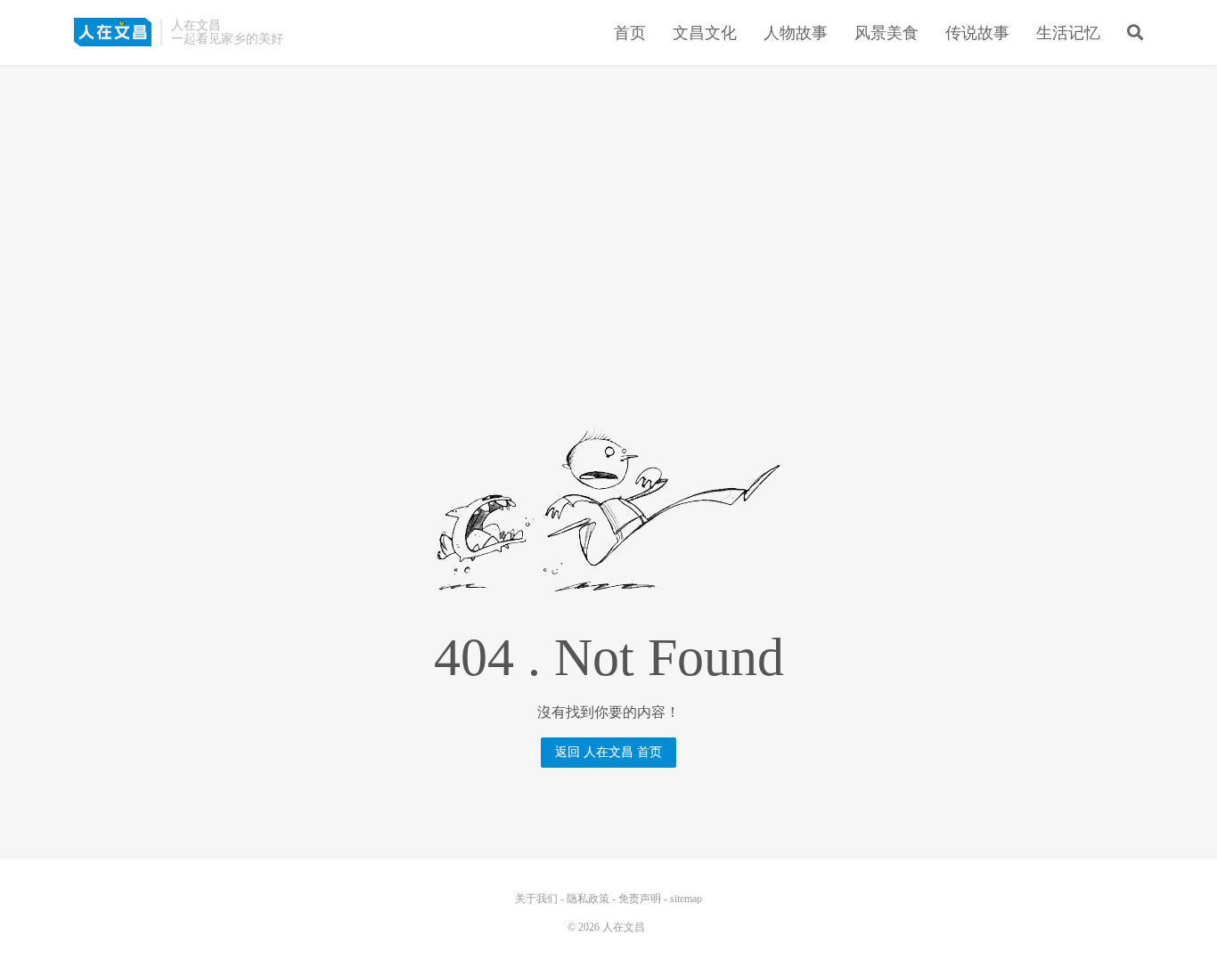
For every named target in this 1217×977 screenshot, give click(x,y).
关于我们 (536, 898)
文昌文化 (705, 33)
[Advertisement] (608, 204)
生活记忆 (1068, 33)
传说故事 (977, 33)
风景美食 (886, 33)
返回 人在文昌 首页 (608, 752)
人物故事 (796, 33)
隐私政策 (588, 898)
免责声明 (639, 898)
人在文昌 (112, 32)
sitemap (686, 898)
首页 (630, 33)
